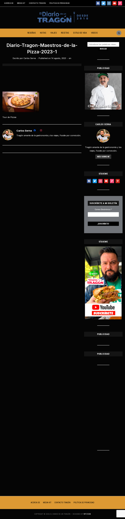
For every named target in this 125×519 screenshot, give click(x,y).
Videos (94, 32)
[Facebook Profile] (35, 131)
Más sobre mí (103, 156)
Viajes (53, 32)
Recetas (65, 32)
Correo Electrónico (103, 209)
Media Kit (21, 3)
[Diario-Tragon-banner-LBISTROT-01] (103, 74)
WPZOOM (87, 514)
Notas (43, 32)
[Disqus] (41, 187)
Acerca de (8, 3)
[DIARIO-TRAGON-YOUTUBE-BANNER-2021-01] (103, 248)
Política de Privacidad (59, 3)
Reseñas (31, 32)
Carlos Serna (30, 58)
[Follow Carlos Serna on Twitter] (38, 131)
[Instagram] (41, 131)
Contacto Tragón (37, 3)
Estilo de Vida (80, 32)
